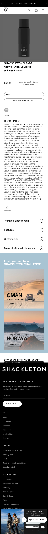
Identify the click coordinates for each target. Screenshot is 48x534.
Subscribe (12, 404)
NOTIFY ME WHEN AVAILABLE (24, 101)
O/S (6, 110)
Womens (6, 425)
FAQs (5, 459)
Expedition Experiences (12, 450)
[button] (13, 70)
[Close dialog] (45, 510)
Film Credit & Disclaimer (12, 508)
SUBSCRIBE (35, 526)
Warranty (6, 487)
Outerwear (7, 421)
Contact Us (7, 479)
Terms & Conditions (11, 504)
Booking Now (8, 454)
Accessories (7, 430)
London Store (8, 434)
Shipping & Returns (10, 483)
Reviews (6, 438)
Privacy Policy (8, 492)
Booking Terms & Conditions (14, 463)
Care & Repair (8, 496)
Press (5, 500)
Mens (5, 417)
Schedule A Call (9, 467)
